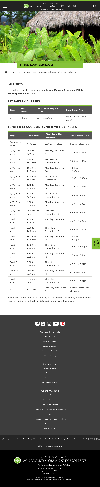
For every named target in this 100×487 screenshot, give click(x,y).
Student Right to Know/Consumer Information (50, 409)
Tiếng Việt (31, 439)
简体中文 (90, 439)
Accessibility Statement (49, 404)
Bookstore (50, 373)
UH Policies (50, 395)
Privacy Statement (50, 400)
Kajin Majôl (83, 439)
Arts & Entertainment (50, 382)
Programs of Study (49, 341)
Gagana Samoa (11, 439)
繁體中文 (97, 439)
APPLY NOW (96, 243)
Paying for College (50, 346)
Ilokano (46, 439)
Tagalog (52, 439)
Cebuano (76, 439)
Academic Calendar (47, 72)
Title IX (50, 414)
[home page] (6, 72)
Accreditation (50, 424)
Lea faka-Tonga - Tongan (63, 439)
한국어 (45, 446)
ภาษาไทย (39, 439)
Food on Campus (50, 368)
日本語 (40, 446)
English (3, 439)
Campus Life (14, 72)
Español (50, 446)
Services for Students (50, 351)
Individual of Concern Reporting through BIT (50, 419)
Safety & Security (50, 356)
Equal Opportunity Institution (62, 479)
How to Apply (50, 336)
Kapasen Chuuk (22, 439)
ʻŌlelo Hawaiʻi (58, 446)
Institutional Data (50, 429)
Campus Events (29, 72)
